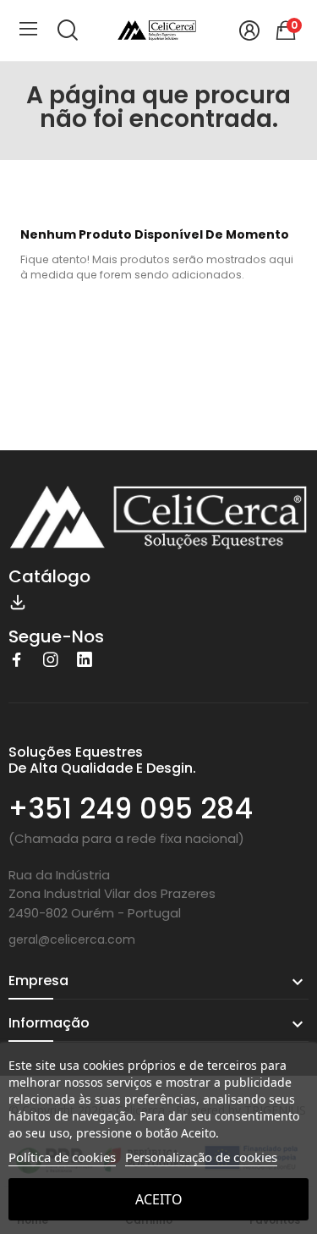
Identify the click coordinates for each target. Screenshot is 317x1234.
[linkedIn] (84, 660)
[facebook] (16, 660)
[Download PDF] (17, 600)
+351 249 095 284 (130, 809)
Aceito (159, 1199)
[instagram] (50, 660)
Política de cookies (62, 1157)
